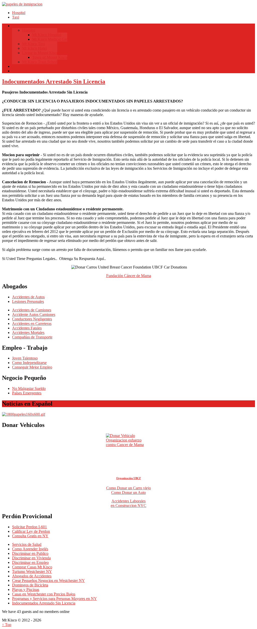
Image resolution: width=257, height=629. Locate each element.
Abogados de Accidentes (31, 576)
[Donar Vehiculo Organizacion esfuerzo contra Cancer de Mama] (128, 447)
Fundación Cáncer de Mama (128, 276)
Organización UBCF (128, 478)
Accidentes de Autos (28, 297)
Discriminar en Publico (30, 553)
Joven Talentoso (25, 358)
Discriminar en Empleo (30, 562)
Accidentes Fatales (27, 328)
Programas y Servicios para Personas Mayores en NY (54, 598)
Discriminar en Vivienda (31, 558)
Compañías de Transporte (32, 337)
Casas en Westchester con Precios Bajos (43, 594)
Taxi (15, 17)
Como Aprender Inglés (30, 549)
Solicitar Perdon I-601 (29, 527)
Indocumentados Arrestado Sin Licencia (53, 81)
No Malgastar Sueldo (29, 388)
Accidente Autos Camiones (33, 314)
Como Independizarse (29, 363)
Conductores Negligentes (32, 319)
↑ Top (6, 624)
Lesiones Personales (28, 301)
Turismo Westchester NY (32, 571)
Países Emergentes (26, 393)
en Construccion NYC (128, 505)
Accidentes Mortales (28, 332)
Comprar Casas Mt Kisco (32, 567)
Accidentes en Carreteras (31, 323)
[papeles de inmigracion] (22, 4)
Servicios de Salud (26, 544)
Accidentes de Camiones (31, 310)
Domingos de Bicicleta (30, 585)
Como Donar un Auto (128, 492)
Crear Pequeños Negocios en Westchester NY (48, 580)
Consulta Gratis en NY (30, 536)
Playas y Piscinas (25, 589)
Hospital (18, 13)
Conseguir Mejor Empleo (32, 367)
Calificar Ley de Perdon (31, 531)
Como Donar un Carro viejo (128, 488)
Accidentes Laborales (128, 501)
